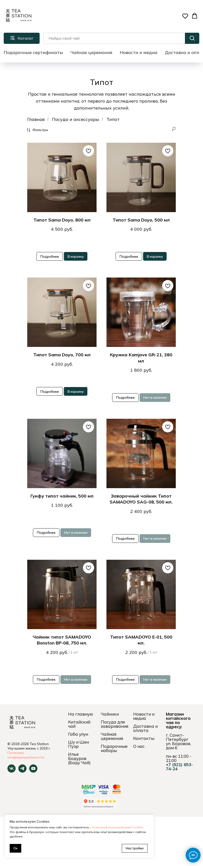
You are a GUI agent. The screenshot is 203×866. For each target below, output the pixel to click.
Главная (36, 119)
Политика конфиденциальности (25, 755)
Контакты (143, 738)
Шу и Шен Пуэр (78, 744)
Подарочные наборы (114, 748)
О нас (139, 746)
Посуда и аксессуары (75, 119)
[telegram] (22, 771)
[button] (185, 16)
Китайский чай (79, 724)
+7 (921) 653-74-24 (179, 766)
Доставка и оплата (145, 728)
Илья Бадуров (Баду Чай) (79, 758)
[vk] (11, 771)
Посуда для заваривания (114, 724)
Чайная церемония (91, 52)
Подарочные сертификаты (33, 52)
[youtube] (33, 771)
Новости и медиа (138, 52)
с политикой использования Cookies (116, 827)
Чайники (110, 714)
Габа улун (78, 734)
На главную (80, 714)
